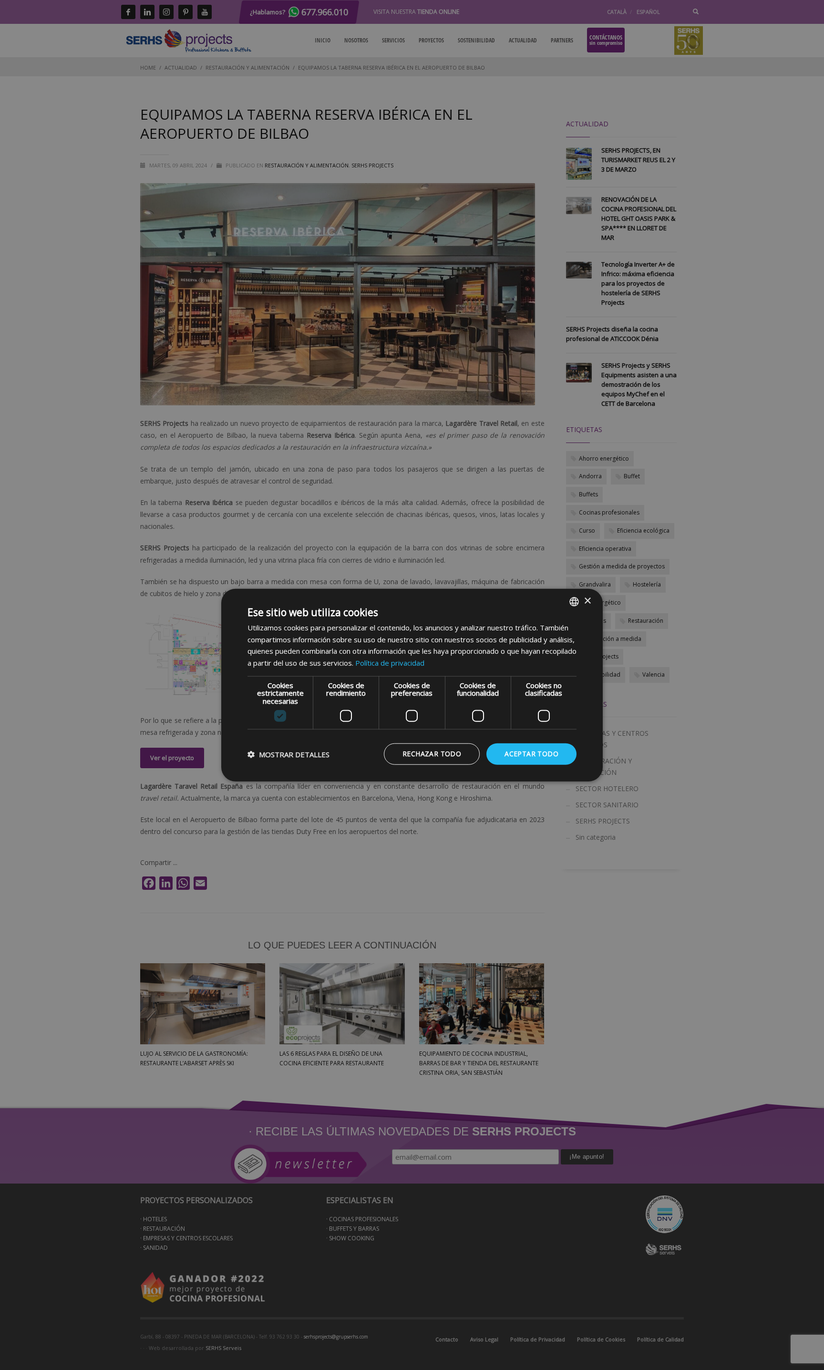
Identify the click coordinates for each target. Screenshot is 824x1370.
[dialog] (412, 685)
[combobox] (574, 601)
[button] (288, 754)
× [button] (587, 601)
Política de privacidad (389, 663)
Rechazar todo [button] (431, 753)
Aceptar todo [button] (531, 753)
